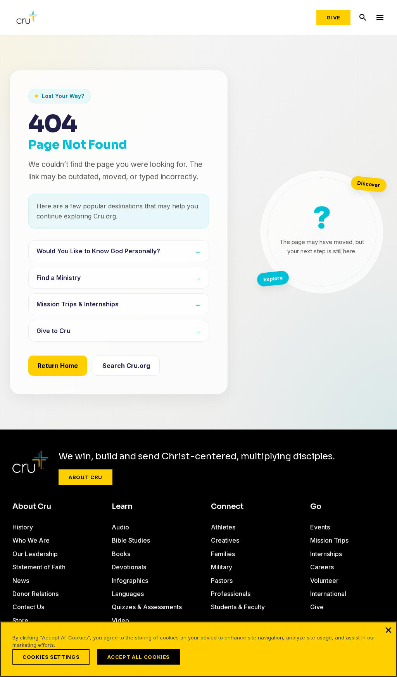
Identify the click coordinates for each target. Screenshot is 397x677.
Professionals (230, 594)
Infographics (130, 580)
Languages (128, 594)
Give (333, 17)
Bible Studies (131, 540)
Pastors (222, 580)
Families (223, 554)
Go (315, 506)
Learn (122, 506)
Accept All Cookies (138, 657)
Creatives (225, 540)
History (22, 527)
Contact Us (28, 607)
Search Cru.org (126, 365)
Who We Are (31, 540)
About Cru (85, 477)
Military (221, 567)
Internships (326, 554)
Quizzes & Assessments (147, 607)
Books (121, 554)
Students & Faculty (238, 607)
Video (120, 620)
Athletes (223, 527)
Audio (120, 527)
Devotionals (129, 567)
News (20, 580)
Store (20, 620)
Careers (322, 567)
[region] (198, 649)
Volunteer (324, 580)
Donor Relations (35, 594)
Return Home (58, 365)
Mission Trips (329, 540)
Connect (227, 506)
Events (320, 527)
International (328, 594)
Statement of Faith (39, 567)
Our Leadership (35, 554)
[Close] (388, 630)
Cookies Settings (50, 657)
